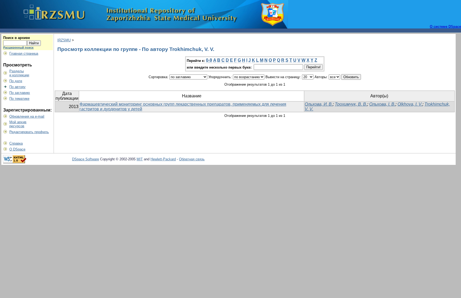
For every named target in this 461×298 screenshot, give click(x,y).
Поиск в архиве (16, 38)
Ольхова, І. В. (382, 104)
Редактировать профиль (29, 132)
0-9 (209, 60)
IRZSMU (64, 40)
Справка (16, 143)
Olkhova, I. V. (410, 104)
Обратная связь (192, 159)
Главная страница (23, 53)
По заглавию (19, 93)
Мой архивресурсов (17, 124)
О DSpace (17, 149)
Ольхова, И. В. (319, 104)
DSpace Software (85, 159)
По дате (15, 81)
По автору (17, 87)
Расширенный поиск (18, 47)
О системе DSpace (445, 27)
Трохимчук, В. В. (351, 104)
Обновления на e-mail (26, 116)
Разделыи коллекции (19, 73)
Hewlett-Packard (163, 159)
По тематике (19, 99)
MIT (140, 159)
